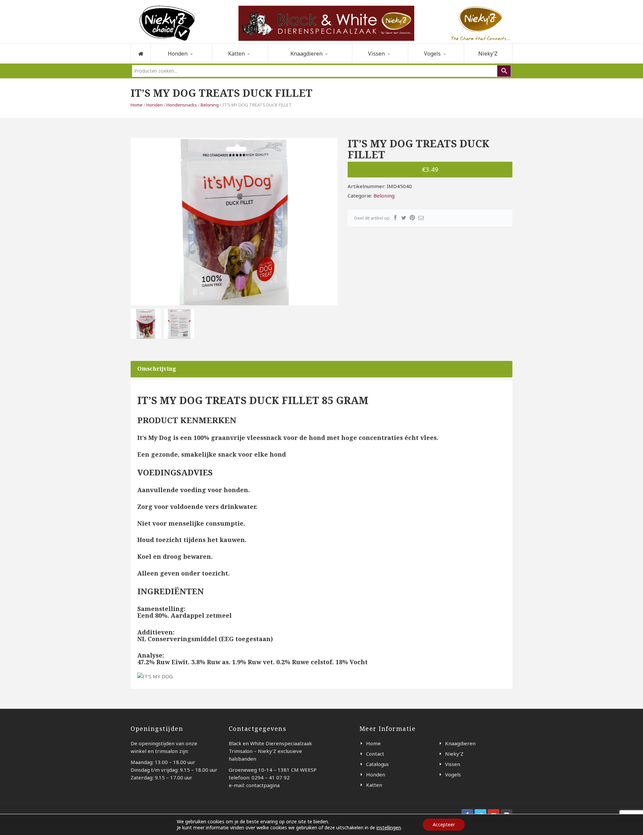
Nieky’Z (488, 53)
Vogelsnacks (442, 62)
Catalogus (377, 764)
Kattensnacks (246, 62)
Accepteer (444, 824)
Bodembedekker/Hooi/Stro (304, 62)
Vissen (376, 53)
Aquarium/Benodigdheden (386, 62)
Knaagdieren (460, 743)
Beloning (210, 105)
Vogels (432, 53)
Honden (154, 105)
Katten (374, 784)
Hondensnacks (185, 62)
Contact (375, 753)
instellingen (388, 828)
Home (137, 105)
